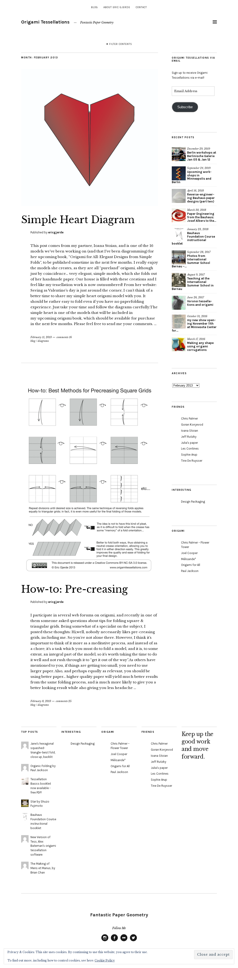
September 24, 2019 (199, 168)
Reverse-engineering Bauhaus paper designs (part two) (201, 198)
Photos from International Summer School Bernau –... (191, 261)
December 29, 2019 (198, 148)
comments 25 (64, 701)
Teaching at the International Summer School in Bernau (193, 284)
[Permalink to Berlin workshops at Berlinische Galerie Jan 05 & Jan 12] (179, 154)
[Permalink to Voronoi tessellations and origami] (179, 303)
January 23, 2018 (197, 229)
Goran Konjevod (192, 424)
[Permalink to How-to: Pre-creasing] (89, 574)
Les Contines (190, 448)
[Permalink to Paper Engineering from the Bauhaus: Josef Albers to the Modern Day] (179, 215)
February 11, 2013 (41, 337)
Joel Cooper (189, 553)
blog (94, 7)
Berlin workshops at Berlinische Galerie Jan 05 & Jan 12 (201, 156)
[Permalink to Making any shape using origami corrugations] (179, 344)
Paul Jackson (189, 571)
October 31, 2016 (197, 316)
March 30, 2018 (196, 210)
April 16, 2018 (195, 190)
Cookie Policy (105, 960)
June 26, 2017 (195, 297)
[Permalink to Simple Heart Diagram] (89, 204)
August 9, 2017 (196, 274)
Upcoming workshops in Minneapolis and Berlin (192, 177)
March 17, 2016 (196, 339)
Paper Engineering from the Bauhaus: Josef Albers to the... (201, 217)
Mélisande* (188, 559)
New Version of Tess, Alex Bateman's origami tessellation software (43, 845)
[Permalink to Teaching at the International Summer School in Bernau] (179, 280)
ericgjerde (55, 232)
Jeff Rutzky (188, 436)
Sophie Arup (189, 454)
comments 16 (64, 337)
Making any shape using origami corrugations (200, 346)
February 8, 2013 (40, 701)
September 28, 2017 (199, 252)
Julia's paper (189, 442)
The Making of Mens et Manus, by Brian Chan (42, 868)
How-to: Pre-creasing (74, 589)
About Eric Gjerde (116, 7)
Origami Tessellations (45, 22)
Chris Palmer (189, 418)
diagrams (43, 341)
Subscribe (185, 107)
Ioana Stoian (189, 430)
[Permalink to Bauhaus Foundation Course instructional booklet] (179, 235)
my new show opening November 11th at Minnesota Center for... (194, 325)
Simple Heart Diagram (78, 220)
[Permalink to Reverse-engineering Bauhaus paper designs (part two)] (179, 196)
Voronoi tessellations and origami (200, 302)
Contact (141, 7)
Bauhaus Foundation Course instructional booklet (193, 238)
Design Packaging (193, 501)
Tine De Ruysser (191, 460)
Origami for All (190, 565)
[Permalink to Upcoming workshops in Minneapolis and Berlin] (179, 173)
